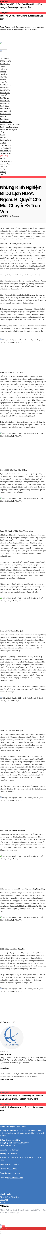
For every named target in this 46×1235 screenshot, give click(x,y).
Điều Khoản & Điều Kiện (9, 1197)
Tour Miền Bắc (5, 64)
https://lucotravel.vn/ (15, 1178)
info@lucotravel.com (13, 1173)
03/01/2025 (4, 216)
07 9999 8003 (12, 1169)
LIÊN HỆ (3, 174)
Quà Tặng (4, 1200)
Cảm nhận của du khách (9, 1150)
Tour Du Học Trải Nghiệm (8, 130)
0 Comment (14, 216)
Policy (2, 1202)
